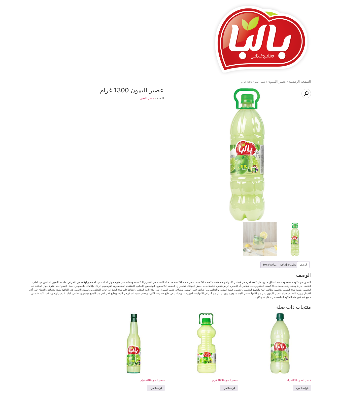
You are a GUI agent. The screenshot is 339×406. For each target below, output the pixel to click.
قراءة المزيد (302, 388)
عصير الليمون (277, 81)
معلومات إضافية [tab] (288, 264)
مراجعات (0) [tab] (269, 264)
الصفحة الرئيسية (299, 81)
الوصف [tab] (303, 264)
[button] (306, 93)
